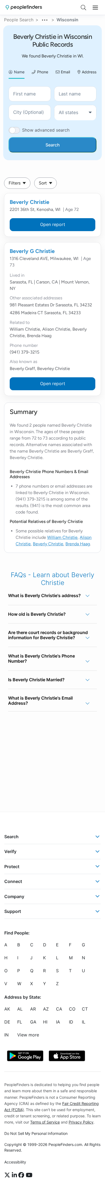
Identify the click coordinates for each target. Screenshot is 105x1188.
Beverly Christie (29, 202)
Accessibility (15, 1162)
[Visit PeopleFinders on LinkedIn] (15, 1175)
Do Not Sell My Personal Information (36, 1133)
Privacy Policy (81, 1122)
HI (45, 1022)
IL (83, 1022)
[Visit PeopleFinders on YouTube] (29, 1175)
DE (7, 1022)
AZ (46, 1009)
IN (6, 1035)
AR (33, 1009)
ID (71, 1022)
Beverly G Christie (32, 251)
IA (58, 1022)
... (45, 19)
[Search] (83, 7)
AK (7, 1009)
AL (20, 1009)
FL (19, 1022)
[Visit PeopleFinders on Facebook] (22, 1175)
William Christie (62, 537)
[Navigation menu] (95, 7)
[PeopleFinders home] (23, 7)
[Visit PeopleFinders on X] (8, 1175)
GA (33, 1022)
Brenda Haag (77, 543)
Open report (52, 224)
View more (28, 1035)
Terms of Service (45, 1122)
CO (72, 1009)
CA (59, 1009)
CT (85, 1009)
